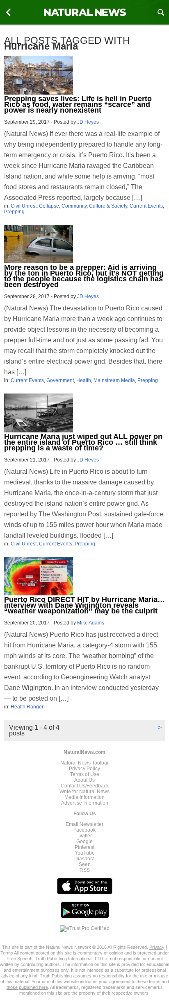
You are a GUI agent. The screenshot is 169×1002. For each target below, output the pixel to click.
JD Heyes (88, 122)
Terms (7, 952)
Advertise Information (84, 803)
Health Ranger (27, 707)
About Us (84, 780)
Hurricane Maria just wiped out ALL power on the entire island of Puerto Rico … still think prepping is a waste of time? (83, 442)
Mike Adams (90, 623)
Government (60, 380)
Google (84, 841)
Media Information (84, 797)
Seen (85, 864)
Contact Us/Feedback (85, 786)
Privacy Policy (84, 768)
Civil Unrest (24, 206)
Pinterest (84, 847)
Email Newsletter (84, 824)
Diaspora (84, 859)
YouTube (85, 853)
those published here (27, 987)
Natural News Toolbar (84, 763)
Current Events (146, 206)
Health (83, 380)
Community (74, 206)
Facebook (84, 830)
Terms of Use (84, 774)
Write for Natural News (84, 791)
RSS (85, 870)
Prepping (14, 212)
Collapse (49, 206)
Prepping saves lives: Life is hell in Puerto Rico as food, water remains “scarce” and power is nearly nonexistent (78, 104)
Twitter (85, 836)
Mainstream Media (114, 380)
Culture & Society (108, 206)
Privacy (156, 947)
